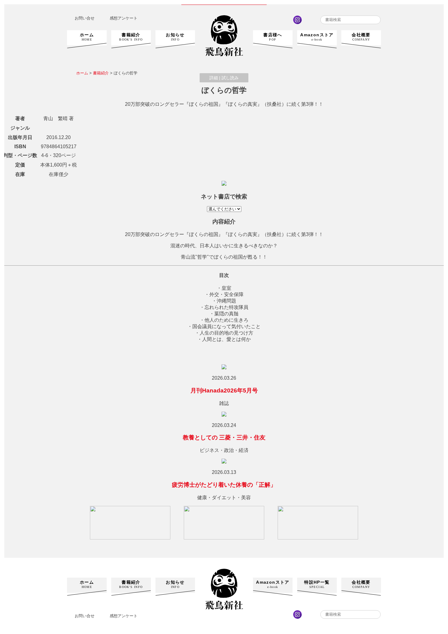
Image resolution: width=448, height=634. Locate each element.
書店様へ (272, 36)
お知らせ (175, 36)
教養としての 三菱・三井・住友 (224, 437)
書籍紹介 (131, 36)
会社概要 (361, 36)
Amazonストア (317, 36)
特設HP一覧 (316, 584)
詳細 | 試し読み (224, 77)
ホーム (87, 36)
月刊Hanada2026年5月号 (224, 390)
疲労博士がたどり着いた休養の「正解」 (224, 485)
